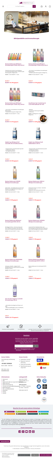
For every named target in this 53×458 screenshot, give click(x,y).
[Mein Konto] (45, 6)
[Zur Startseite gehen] (26, 2)
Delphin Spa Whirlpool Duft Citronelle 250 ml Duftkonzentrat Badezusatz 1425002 (13, 143)
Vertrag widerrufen (5, 441)
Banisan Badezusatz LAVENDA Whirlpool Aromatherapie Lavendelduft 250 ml (37, 221)
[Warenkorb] (50, 6)
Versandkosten (25, 446)
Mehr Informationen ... (6, 456)
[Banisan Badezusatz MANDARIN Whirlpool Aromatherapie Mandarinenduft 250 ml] (14, 251)
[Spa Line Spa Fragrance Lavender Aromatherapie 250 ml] (14, 290)
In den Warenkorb (15, 82)
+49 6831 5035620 (6, 363)
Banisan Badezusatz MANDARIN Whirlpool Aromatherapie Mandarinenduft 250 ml (13, 260)
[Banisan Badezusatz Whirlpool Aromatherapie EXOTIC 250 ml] (38, 251)
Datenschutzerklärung (8, 384)
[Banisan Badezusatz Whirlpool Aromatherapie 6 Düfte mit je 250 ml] (14, 55)
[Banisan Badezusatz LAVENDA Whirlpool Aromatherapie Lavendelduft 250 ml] (38, 212)
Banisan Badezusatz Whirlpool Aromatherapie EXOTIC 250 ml (37, 260)
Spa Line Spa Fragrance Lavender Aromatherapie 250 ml (14, 299)
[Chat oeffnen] (43, 118)
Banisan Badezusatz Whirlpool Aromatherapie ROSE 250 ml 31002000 (13, 221)
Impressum (5, 379)
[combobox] (20, 6)
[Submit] (35, 346)
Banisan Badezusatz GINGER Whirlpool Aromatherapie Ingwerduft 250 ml (12, 182)
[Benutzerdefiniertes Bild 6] (45, 392)
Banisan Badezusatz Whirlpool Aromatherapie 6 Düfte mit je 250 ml (14, 64)
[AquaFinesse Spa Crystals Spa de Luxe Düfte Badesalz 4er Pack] (38, 94)
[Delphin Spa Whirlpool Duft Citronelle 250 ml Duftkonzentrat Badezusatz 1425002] (14, 133)
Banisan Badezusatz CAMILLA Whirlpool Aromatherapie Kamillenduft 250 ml (36, 182)
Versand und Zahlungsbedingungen (11, 386)
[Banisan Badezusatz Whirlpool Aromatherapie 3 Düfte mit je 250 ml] (38, 55)
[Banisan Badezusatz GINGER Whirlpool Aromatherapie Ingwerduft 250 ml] (14, 173)
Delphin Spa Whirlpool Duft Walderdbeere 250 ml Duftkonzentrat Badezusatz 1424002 (38, 143)
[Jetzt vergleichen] (41, 6)
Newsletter (5, 390)
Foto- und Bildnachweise (8, 389)
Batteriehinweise (6, 387)
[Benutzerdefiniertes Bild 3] (39, 386)
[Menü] (3, 6)
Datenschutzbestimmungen (25, 348)
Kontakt (4, 393)
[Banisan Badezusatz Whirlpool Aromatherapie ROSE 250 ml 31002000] (14, 212)
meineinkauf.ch (47, 329)
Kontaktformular (21, 329)
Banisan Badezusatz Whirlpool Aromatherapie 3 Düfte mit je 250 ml (38, 64)
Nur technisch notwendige (24, 455)
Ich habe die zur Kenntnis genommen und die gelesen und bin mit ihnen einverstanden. (25, 349)
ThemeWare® (37, 448)
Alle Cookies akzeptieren (45, 455)
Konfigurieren (35, 455)
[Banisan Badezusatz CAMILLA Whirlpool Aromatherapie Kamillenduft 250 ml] (38, 173)
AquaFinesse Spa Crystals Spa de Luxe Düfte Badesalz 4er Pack (37, 103)
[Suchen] (34, 6)
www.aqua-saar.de (23, 390)
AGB (24, 349)
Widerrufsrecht (6, 383)
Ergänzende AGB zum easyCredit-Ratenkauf (13, 382)
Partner (4, 391)
